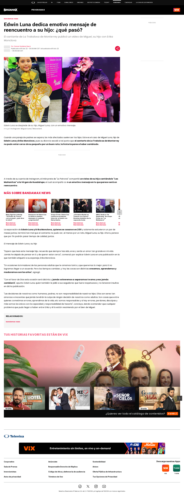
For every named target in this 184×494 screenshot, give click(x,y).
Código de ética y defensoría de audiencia (66, 472)
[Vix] (176, 10)
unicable (80, 2)
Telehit (106, 2)
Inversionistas (10, 472)
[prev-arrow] (2, 398)
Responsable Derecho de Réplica (62, 467)
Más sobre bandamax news (27, 193)
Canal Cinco (68, 2)
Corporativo (9, 462)
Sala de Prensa (10, 467)
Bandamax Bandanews (11, 224)
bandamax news (11, 19)
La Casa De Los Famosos (144, 2)
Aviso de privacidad (12, 477)
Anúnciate (52, 462)
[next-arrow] (119, 212)
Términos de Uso (55, 477)
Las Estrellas (42, 2)
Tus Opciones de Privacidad (105, 477)
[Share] (117, 48)
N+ (52, 2)
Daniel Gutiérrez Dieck (22, 46)
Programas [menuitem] (38, 9)
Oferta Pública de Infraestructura (107, 472)
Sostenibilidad (99, 462)
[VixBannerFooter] (92, 448)
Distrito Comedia (93, 2)
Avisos (95, 467)
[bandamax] (11, 10)
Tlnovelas (128, 2)
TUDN (58, 2)
